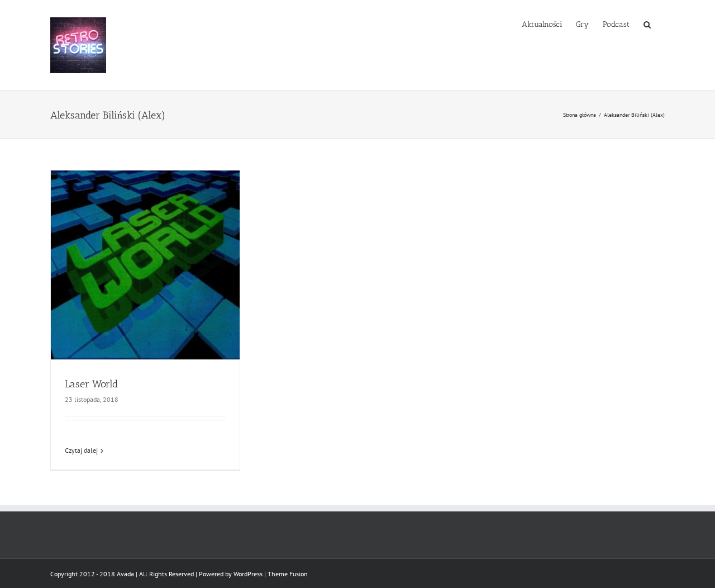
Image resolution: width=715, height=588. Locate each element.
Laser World (91, 384)
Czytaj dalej (81, 450)
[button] (647, 23)
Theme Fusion (288, 574)
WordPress (248, 574)
